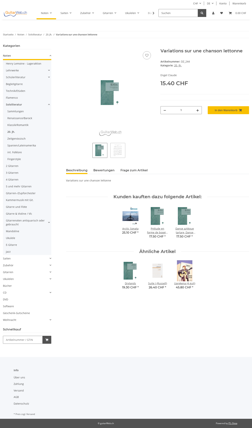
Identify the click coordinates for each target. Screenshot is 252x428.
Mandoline (12, 231)
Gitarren (8, 272)
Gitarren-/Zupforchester (21, 193)
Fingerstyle (14, 159)
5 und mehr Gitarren (19, 186)
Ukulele (10, 238)
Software (8, 306)
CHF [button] (195, 3)
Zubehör (8, 265)
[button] (213, 13)
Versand (19, 390)
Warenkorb (239, 3)
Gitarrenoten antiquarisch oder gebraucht (25, 222)
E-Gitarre (11, 245)
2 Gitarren (12, 166)
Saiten (7, 258)
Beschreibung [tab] (76, 170)
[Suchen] (202, 13)
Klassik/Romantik (17, 125)
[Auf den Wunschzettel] (147, 55)
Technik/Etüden (15, 91)
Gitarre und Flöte (16, 207)
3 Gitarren (12, 172)
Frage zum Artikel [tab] (134, 170)
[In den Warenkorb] (69, 46)
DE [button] (208, 3)
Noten (7, 55)
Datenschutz (21, 403)
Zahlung (19, 384)
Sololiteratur (14, 104)
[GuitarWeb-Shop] (15, 13)
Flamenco (12, 97)
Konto (223, 3)
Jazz (8, 251)
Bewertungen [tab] (104, 170)
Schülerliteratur (15, 77)
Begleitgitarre (14, 84)
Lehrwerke (12, 70)
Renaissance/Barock (19, 118)
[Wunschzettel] (221, 13)
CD (4, 292)
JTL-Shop (232, 423)
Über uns (19, 377)
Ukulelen (8, 279)
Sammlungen (15, 111)
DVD (5, 299)
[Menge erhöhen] (198, 110)
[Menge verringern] (165, 110)
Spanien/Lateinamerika (21, 145)
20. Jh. (178, 65)
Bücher (7, 285)
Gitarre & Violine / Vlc (19, 213)
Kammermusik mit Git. (20, 200)
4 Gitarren (12, 179)
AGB (16, 397)
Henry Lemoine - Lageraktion (23, 63)
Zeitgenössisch (16, 138)
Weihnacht (9, 320)
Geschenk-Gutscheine (16, 313)
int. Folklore (14, 152)
